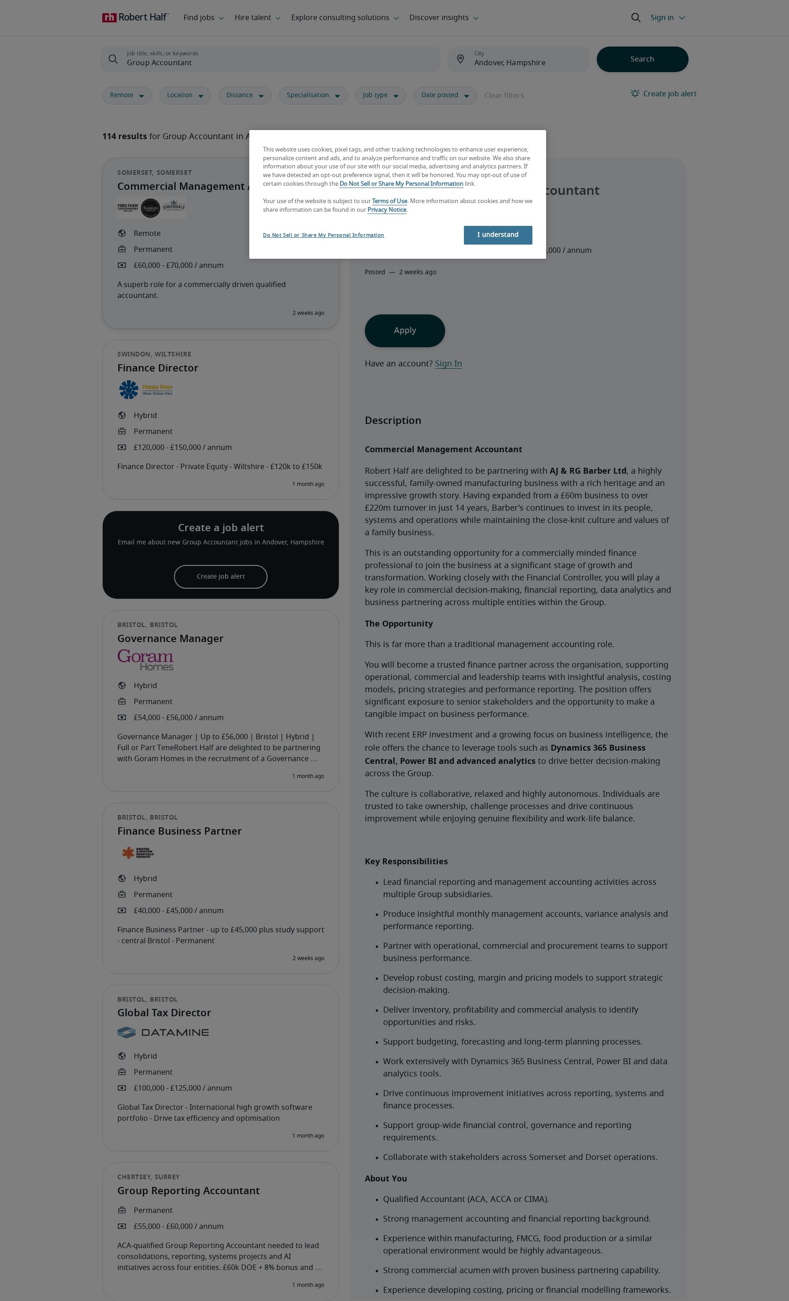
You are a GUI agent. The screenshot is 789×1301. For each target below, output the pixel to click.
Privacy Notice (387, 210)
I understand (498, 235)
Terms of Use (389, 201)
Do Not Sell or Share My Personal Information (401, 185)
